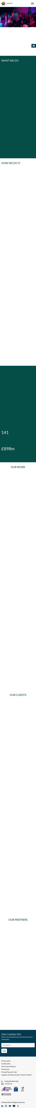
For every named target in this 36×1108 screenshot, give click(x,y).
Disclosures (5, 1069)
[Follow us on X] (18, 1106)
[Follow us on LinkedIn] (2, 1106)
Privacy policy (6, 1061)
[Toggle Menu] (32, 3)
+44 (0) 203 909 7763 (11, 1081)
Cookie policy (5, 1064)
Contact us (8, 1084)
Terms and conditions (8, 1066)
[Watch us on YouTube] (14, 1106)
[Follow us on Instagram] (6, 1106)
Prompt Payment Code (9, 1072)
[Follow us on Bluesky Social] (10, 1106)
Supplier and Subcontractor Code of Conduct (16, 1075)
